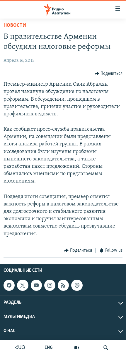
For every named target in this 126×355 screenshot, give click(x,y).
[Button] (109, 73)
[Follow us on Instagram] (49, 285)
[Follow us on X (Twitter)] (22, 285)
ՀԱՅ (20, 347)
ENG (48, 347)
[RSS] (63, 285)
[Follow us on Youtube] (36, 285)
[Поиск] (106, 347)
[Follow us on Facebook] (9, 285)
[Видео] (77, 347)
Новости (15, 25)
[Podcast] (76, 285)
